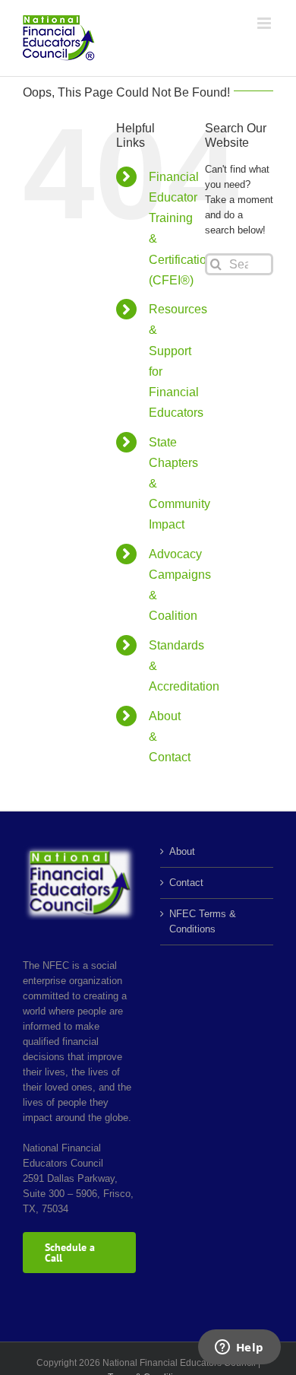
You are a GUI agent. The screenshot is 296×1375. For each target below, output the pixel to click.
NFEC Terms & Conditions (202, 921)
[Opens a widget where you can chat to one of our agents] (239, 1348)
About (182, 851)
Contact (186, 882)
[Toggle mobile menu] (265, 23)
